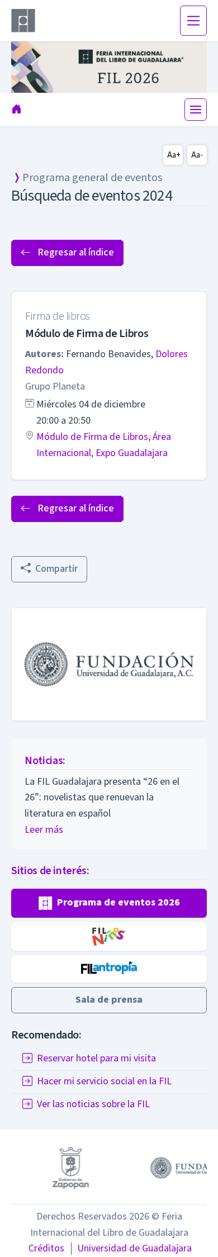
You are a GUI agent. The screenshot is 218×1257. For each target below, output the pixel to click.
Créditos (46, 1248)
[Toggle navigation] (193, 21)
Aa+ (174, 155)
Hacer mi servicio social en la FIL (104, 1081)
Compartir (56, 569)
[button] (109, 903)
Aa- (197, 155)
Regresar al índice (74, 252)
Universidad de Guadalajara (130, 1248)
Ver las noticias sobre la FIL (93, 1104)
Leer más (44, 830)
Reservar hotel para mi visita (96, 1058)
